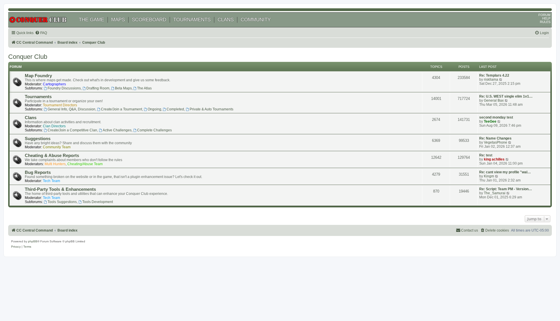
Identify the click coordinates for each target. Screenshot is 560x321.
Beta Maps (123, 88)
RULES (545, 22)
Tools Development (97, 202)
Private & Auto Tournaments (211, 109)
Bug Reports (38, 172)
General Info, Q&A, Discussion (71, 109)
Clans (30, 117)
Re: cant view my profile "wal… (505, 172)
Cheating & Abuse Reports (52, 155)
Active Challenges (117, 130)
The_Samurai (494, 193)
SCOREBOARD (149, 19)
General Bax (494, 100)
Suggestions (37, 138)
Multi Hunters (55, 164)
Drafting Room (97, 88)
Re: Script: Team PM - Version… (505, 189)
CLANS (226, 19)
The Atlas (144, 88)
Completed (175, 109)
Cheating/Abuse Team (85, 164)
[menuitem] (41, 33)
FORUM (544, 15)
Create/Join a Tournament (121, 109)
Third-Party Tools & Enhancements (60, 189)
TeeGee (490, 121)
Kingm (489, 176)
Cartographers (54, 84)
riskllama (491, 79)
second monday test (496, 117)
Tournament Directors (60, 105)
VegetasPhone (495, 142)
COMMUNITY (256, 19)
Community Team (57, 147)
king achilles (494, 159)
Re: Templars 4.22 (494, 75)
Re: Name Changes (495, 138)
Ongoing (154, 109)
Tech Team (51, 181)
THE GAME (91, 19)
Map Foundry (38, 75)
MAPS (118, 19)
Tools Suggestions (62, 202)
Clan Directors (54, 126)
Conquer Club (27, 56)
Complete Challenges (154, 130)
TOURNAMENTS (192, 19)
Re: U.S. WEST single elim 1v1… (506, 96)
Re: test (485, 155)
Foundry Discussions (64, 88)
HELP (546, 18)
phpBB (32, 241)
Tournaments (38, 96)
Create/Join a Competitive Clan (72, 130)
